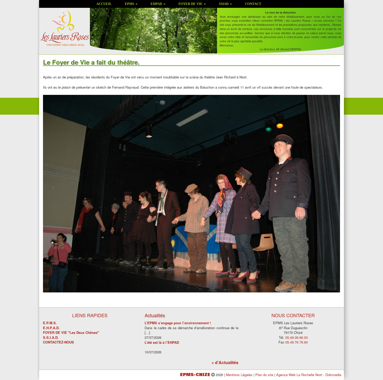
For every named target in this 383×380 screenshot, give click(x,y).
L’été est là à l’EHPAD (162, 342)
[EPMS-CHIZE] (64, 30)
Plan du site (264, 374)
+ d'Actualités (225, 362)
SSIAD (224, 4)
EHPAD (157, 4)
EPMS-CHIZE (195, 374)
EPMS (130, 4)
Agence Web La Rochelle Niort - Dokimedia (308, 374)
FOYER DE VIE (190, 4)
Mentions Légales (239, 374)
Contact (253, 4)
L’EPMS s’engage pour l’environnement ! (178, 322)
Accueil (104, 4)
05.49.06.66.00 (296, 337)
